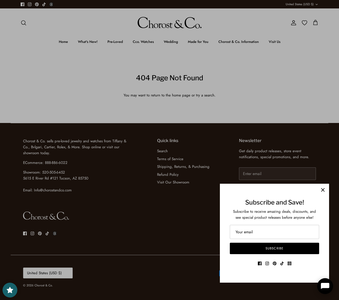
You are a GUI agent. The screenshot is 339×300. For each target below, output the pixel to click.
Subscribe (274, 248)
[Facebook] (260, 263)
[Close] (322, 189)
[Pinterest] (274, 263)
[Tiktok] (282, 263)
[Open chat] (325, 286)
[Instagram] (267, 263)
